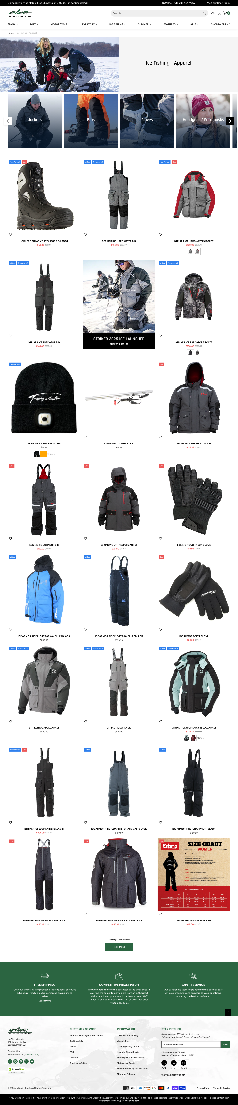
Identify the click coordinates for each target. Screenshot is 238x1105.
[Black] (190, 352)
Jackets (35, 119)
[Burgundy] (193, 738)
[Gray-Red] (197, 251)
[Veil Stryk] (197, 352)
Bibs (91, 119)
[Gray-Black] (190, 251)
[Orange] (43, 454)
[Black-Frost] (186, 738)
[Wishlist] (10, 234)
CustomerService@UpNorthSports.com (119, 1100)
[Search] (204, 13)
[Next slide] (230, 121)
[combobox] (159, 13)
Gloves (147, 119)
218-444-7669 (31, 1054)
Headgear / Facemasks (203, 119)
